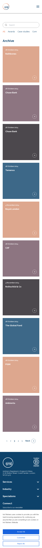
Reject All (21, 544)
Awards (11, 31)
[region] (21, 529)
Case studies (24, 31)
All (4, 31)
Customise (21, 538)
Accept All (21, 532)
